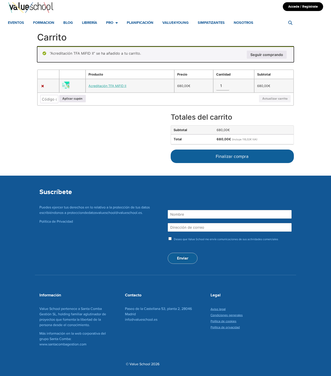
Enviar (182, 258)
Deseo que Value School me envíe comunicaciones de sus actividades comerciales (226, 239)
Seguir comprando (266, 54)
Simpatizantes (211, 22)
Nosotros (243, 22)
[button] (290, 23)
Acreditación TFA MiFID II (107, 86)
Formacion (43, 22)
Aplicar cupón (72, 98)
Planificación (140, 22)
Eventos (16, 22)
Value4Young (175, 22)
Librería (89, 22)
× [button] (42, 85)
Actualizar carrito (275, 98)
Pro (109, 22)
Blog (68, 22)
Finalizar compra (232, 156)
